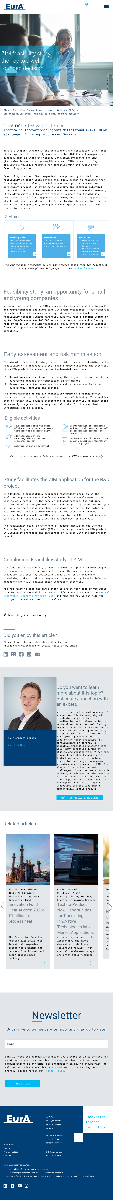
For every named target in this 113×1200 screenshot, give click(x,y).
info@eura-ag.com (54, 1152)
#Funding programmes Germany (51, 134)
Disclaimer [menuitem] (9, 1144)
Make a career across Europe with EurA (75, 1176)
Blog (6, 110)
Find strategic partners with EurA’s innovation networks (34, 1172)
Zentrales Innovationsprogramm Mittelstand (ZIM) (44, 110)
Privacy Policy (55, 1070)
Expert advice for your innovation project (27, 1169)
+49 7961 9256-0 (53, 1155)
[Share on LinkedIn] (6, 654)
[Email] (37, 654)
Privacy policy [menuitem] (11, 1152)
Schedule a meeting (84, 797)
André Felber (15, 125)
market (78, 268)
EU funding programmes (24, 896)
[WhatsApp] (29, 654)
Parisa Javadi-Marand (23, 889)
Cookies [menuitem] (7, 1155)
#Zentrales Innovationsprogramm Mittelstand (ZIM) (51, 130)
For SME (86, 896)
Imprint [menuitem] (7, 1148)
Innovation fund (20, 899)
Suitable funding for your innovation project (29, 1176)
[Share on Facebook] (21, 654)
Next (108, 906)
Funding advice (67, 896)
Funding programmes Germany (76, 899)
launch (88, 268)
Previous (5, 906)
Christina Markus (69, 889)
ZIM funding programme (91, 197)
